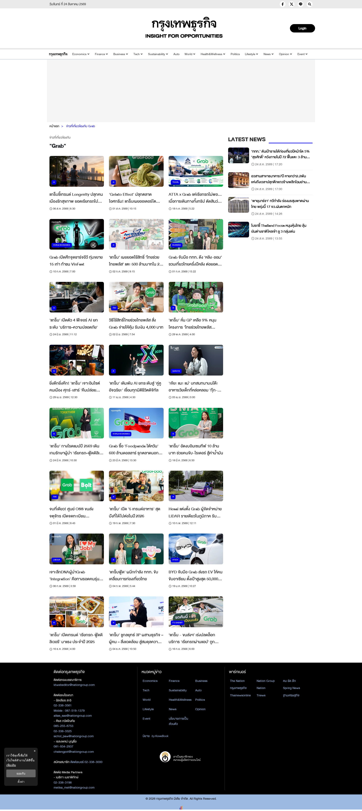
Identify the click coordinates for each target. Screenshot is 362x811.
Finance (100, 54)
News (267, 54)
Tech (136, 54)
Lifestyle (250, 54)
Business (119, 54)
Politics (235, 54)
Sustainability (156, 54)
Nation (261, 688)
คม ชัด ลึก (289, 681)
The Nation (237, 681)
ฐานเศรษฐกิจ (291, 695)
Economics (79, 54)
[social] (283, 4)
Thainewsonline (240, 695)
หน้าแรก (54, 126)
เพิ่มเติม (11, 765)
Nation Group (266, 681)
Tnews (261, 695)
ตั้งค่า (21, 782)
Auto (176, 54)
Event (301, 54)
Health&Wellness (211, 54)
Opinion (284, 54)
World (188, 54)
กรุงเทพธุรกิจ (238, 688)
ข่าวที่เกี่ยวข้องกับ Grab (80, 126)
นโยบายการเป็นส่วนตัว (178, 721)
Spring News (291, 688)
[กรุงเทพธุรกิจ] (58, 54)
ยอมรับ (21, 773)
